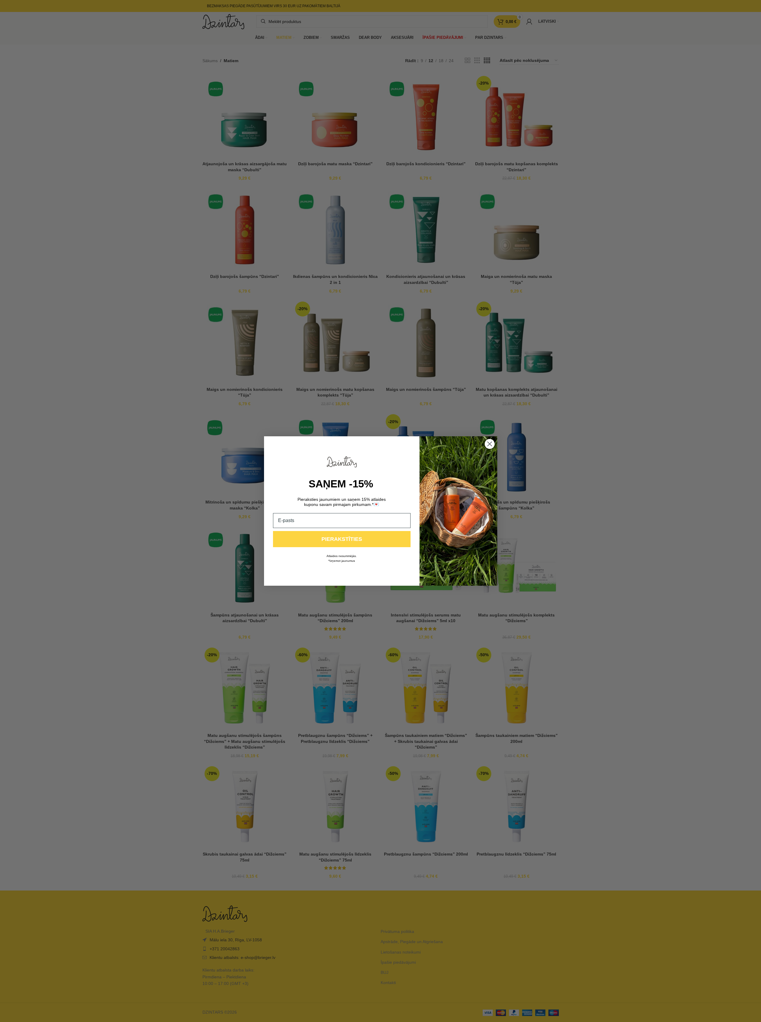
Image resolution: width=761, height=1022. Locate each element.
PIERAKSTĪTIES (341, 539)
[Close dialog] (489, 444)
